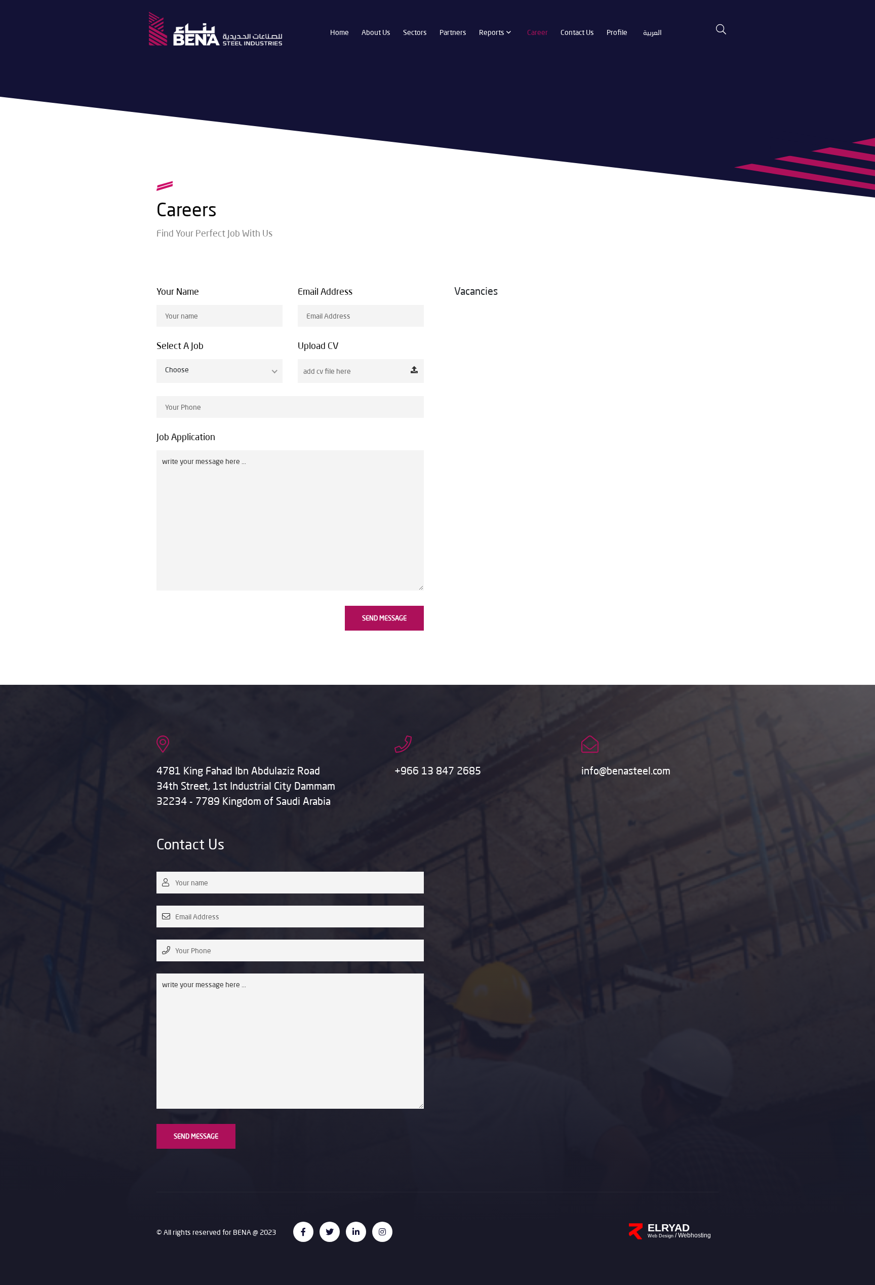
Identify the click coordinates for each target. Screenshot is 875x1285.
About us (376, 32)
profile (617, 32)
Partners (453, 32)
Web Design (661, 1235)
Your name (177, 291)
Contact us (577, 32)
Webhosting (694, 1235)
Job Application (185, 436)
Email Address (325, 291)
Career (537, 32)
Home (339, 32)
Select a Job (180, 345)
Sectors (415, 32)
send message (384, 618)
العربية (652, 32)
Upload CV (318, 345)
